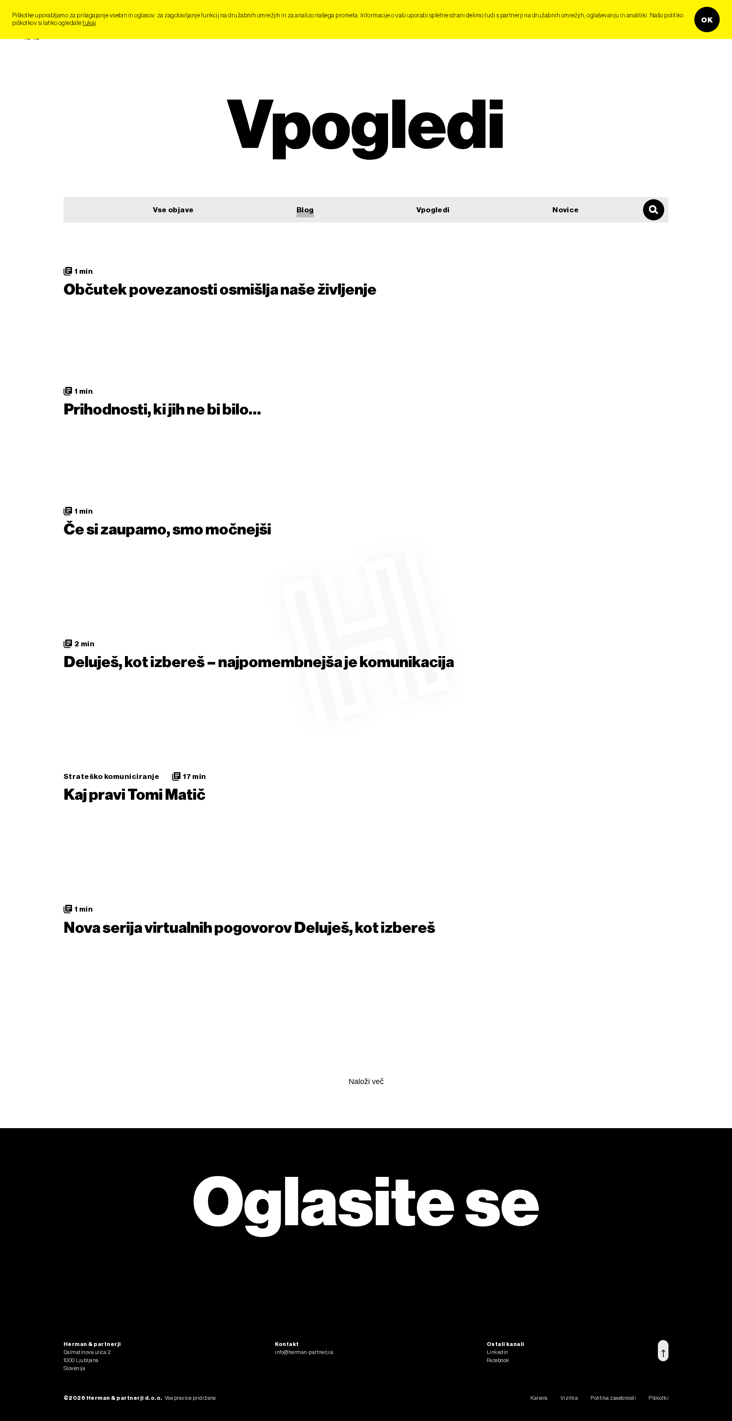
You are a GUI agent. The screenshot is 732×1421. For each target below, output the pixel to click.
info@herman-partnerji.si (304, 1352)
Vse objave (173, 210)
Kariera (538, 1398)
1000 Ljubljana (81, 1360)
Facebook (498, 1360)
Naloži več (366, 1081)
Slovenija (74, 1368)
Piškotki (658, 1398)
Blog (305, 210)
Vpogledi (433, 210)
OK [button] (707, 19)
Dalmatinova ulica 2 (87, 1352)
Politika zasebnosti (613, 1398)
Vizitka (569, 1398)
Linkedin (497, 1352)
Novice (565, 210)
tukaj (89, 22)
